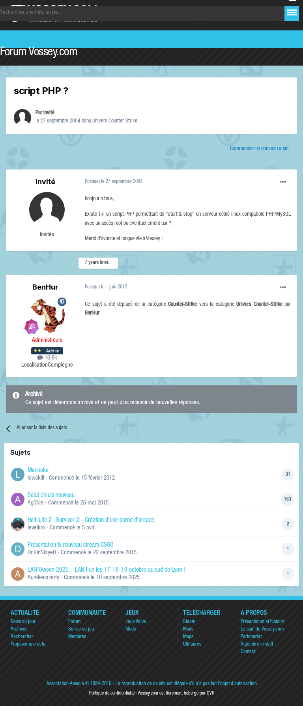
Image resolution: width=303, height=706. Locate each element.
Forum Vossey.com (38, 53)
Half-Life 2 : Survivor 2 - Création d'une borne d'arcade (91, 521)
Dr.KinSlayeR (42, 553)
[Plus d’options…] (283, 182)
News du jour (23, 622)
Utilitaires (192, 644)
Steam (189, 622)
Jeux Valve (135, 622)
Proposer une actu (28, 644)
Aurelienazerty (43, 578)
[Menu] (291, 12)
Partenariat (251, 637)
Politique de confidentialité (112, 693)
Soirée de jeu (81, 629)
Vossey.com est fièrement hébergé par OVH (176, 693)
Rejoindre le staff (257, 644)
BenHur (45, 287)
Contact (248, 652)
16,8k (50, 358)
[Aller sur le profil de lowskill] (17, 474)
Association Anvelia (65, 684)
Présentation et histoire (262, 622)
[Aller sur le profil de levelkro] (17, 524)
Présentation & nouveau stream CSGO (71, 545)
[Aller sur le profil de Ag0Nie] (17, 499)
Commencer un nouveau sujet (259, 149)
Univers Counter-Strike (114, 121)
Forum (74, 622)
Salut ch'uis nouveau (51, 496)
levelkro (36, 528)
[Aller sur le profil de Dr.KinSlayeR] (17, 549)
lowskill (36, 478)
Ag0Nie (35, 503)
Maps (188, 637)
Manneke (38, 471)
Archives (19, 629)
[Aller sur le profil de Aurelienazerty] (17, 574)
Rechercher (22, 637)
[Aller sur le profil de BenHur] (47, 315)
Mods (130, 629)
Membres (77, 637)
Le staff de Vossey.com (262, 629)
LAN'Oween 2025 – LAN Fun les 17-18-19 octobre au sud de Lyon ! (106, 570)
